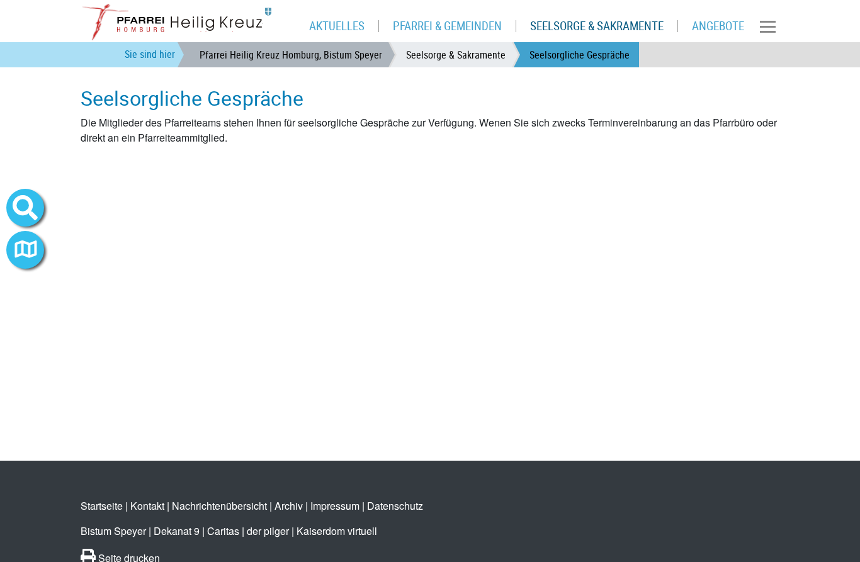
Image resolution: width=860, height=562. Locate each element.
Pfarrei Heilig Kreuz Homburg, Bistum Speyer (291, 55)
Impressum (334, 505)
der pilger (268, 531)
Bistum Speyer (113, 531)
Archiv (288, 505)
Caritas (223, 531)
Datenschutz (395, 505)
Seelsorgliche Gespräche (579, 55)
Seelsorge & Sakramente (456, 55)
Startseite (102, 505)
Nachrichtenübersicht (219, 505)
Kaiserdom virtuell (337, 531)
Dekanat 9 (177, 531)
